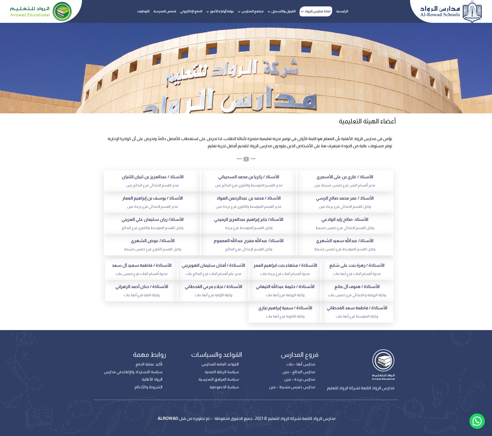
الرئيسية (342, 11)
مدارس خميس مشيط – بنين (292, 387)
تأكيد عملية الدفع (149, 364)
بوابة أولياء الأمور (222, 11)
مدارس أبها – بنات (300, 364)
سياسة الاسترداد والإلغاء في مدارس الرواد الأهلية (133, 376)
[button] (477, 421)
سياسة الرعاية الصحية (222, 372)
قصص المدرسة (164, 11)
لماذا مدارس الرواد (318, 11)
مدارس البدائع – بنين (298, 372)
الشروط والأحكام (148, 387)
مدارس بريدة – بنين (299, 379)
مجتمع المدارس (252, 11)
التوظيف (143, 11)
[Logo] (451, 11)
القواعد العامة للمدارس (220, 364)
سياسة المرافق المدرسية (219, 379)
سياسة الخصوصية (224, 387)
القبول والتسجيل (283, 11)
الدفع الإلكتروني (191, 11)
